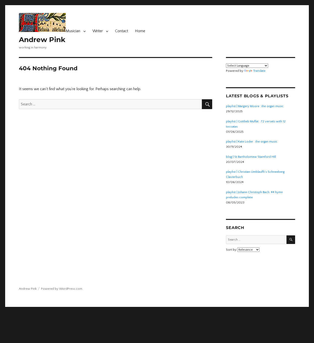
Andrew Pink (42, 39)
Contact (121, 31)
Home (140, 31)
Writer (97, 31)
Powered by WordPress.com (61, 288)
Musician (73, 31)
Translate (259, 70)
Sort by (231, 249)
